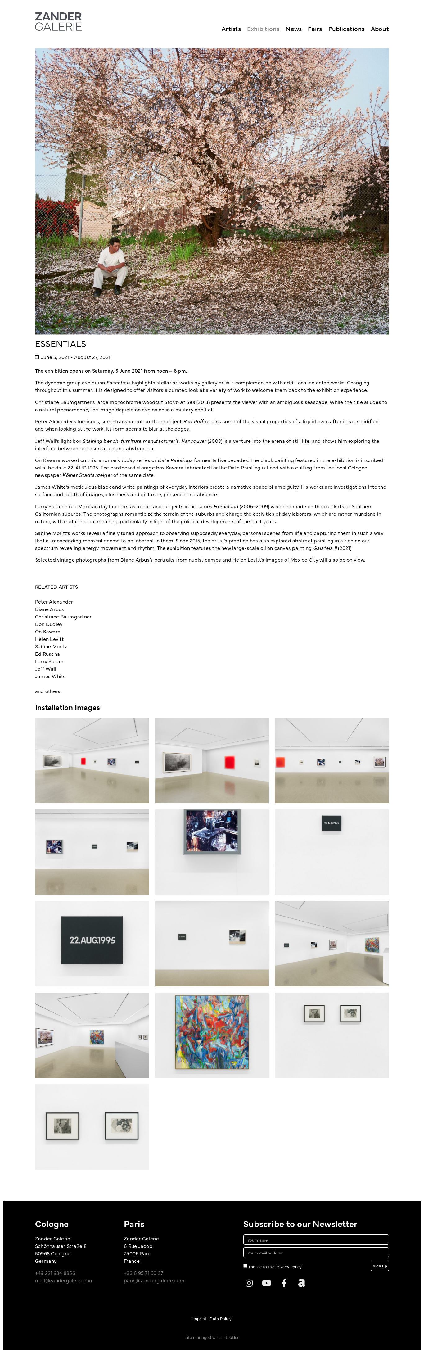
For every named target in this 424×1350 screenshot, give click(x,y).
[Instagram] (249, 1283)
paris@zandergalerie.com (154, 1280)
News (294, 28)
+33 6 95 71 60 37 (143, 1272)
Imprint (199, 1318)
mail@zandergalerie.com (64, 1280)
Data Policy (221, 1318)
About (380, 28)
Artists (231, 28)
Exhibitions (263, 28)
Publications (346, 28)
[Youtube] (266, 1283)
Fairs (315, 28)
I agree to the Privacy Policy (275, 1266)
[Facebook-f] (284, 1283)
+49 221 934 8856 (55, 1272)
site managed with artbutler (212, 1337)
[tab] (67, 707)
